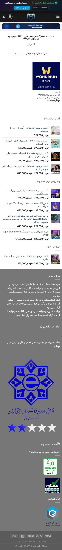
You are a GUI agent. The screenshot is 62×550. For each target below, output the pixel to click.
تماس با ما (33, 541)
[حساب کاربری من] (3, 16)
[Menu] (58, 16)
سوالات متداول (21, 541)
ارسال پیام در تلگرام (22, 8)
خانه (52, 35)
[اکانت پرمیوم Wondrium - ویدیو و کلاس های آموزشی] (46, 76)
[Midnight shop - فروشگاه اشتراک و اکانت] (31, 16)
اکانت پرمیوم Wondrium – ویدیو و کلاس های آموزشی (48, 96)
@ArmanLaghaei (40, 8)
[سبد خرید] (10, 16)
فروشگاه (42, 541)
